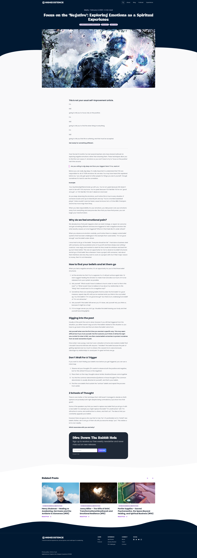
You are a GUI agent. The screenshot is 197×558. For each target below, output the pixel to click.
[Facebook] (133, 539)
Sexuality (105, 24)
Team (123, 542)
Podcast (140, 2)
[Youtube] (138, 539)
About (128, 2)
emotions (114, 24)
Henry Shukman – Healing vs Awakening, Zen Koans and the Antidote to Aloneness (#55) (56, 511)
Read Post (45, 516)
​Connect (125, 537)
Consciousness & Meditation (89, 24)
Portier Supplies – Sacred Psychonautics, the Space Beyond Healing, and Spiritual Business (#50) (135, 511)
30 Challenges (111, 544)
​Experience (149, 2)
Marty (86, 10)
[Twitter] (136, 539)
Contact (124, 544)
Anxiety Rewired (112, 542)
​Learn (99, 537)
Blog (134, 2)
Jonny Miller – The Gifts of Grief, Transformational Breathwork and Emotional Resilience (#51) (96, 511)
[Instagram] (141, 539)
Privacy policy (45, 552)
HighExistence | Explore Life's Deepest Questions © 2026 (57, 554)
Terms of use (53, 552)
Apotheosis (111, 539)
